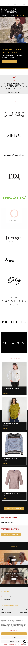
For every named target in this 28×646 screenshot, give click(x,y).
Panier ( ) (13, 15)
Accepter (14, 634)
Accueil (4, 3)
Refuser (14, 637)
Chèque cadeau (16, 3)
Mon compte (4, 15)
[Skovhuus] (14, 301)
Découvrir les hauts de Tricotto (13, 62)
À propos (9, 3)
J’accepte (14, 560)
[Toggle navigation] (25, 10)
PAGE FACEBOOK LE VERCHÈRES (11, 534)
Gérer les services (13, 630)
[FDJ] (14, 177)
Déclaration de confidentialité (18, 644)
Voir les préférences (14, 641)
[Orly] (14, 280)
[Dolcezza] (14, 135)
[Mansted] (14, 259)
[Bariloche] (14, 156)
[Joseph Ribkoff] (14, 114)
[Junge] (14, 239)
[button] (26, 618)
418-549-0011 (6, 599)
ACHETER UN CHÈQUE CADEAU (14, 508)
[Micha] (14, 342)
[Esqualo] (14, 218)
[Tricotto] (14, 197)
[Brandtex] (14, 322)
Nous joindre (23, 3)
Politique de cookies (8, 644)
